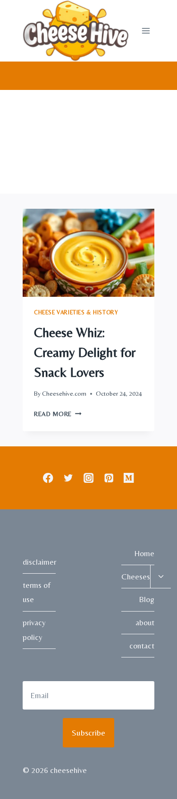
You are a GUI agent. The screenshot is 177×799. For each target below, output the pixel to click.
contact (141, 645)
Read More (58, 413)
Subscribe (88, 732)
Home (144, 553)
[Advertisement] (88, 142)
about (144, 622)
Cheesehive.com (64, 393)
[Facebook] (48, 478)
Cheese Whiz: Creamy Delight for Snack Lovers (84, 352)
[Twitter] (68, 478)
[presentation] (88, 253)
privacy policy (34, 630)
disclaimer (39, 562)
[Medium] (129, 478)
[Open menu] (145, 30)
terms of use (37, 592)
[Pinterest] (109, 478)
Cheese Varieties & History (76, 312)
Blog (146, 599)
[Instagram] (88, 478)
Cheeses (135, 576)
